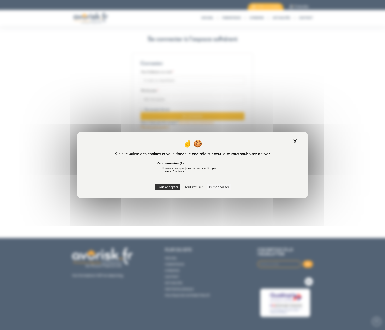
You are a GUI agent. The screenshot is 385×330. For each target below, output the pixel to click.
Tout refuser (193, 187)
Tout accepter (167, 187)
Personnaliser (219, 187)
